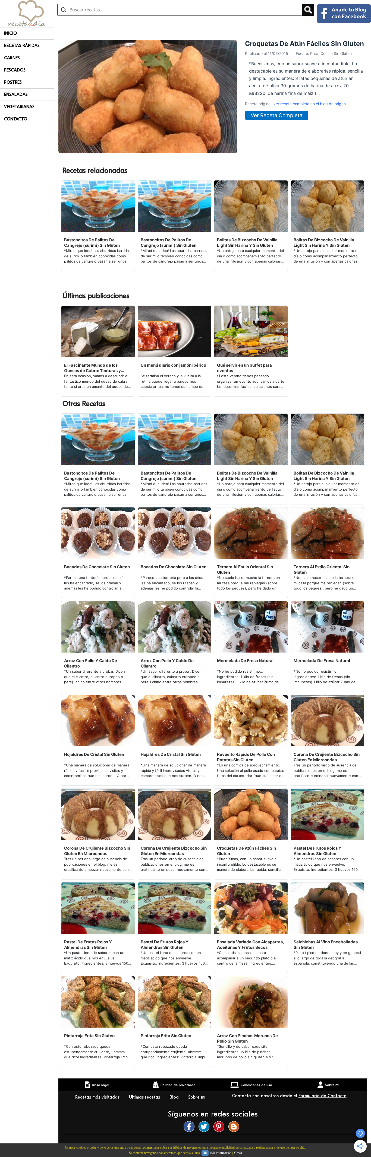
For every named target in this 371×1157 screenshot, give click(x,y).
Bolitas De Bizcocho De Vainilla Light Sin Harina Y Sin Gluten (247, 242)
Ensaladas (16, 94)
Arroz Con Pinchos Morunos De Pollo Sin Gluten (247, 1038)
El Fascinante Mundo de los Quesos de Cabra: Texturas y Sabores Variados (92, 368)
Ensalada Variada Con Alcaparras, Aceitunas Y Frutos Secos (250, 944)
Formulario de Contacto (322, 1095)
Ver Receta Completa (277, 115)
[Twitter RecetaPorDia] (205, 1126)
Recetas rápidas (22, 45)
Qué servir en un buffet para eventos (244, 368)
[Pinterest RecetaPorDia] (220, 1126)
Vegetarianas (19, 106)
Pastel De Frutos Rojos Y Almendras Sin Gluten (317, 851)
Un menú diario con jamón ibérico (173, 365)
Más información (220, 1153)
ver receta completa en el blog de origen (309, 103)
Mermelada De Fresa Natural (245, 660)
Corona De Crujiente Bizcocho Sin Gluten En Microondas (327, 757)
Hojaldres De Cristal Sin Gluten (94, 754)
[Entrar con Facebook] (344, 13)
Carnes (12, 57)
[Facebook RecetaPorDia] (190, 1126)
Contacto (15, 119)
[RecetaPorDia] (26, 13)
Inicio (10, 33)
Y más (238, 1153)
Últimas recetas (145, 1097)
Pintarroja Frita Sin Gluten (89, 1035)
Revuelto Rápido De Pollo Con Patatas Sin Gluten (246, 757)
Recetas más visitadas (98, 1097)
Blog (174, 1097)
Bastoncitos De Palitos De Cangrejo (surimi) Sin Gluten (92, 242)
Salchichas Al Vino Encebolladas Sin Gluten (326, 944)
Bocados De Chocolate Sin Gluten (97, 566)
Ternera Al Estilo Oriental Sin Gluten (245, 569)
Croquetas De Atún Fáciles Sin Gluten (246, 851)
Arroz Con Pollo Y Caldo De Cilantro (90, 663)
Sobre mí (196, 1097)
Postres (13, 82)
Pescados (15, 70)
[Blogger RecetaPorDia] (235, 1126)
